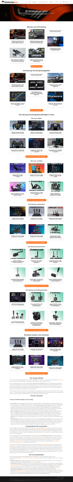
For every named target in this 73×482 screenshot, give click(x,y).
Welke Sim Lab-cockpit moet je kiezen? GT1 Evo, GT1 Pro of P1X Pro (55, 104)
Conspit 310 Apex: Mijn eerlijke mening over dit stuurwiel (55, 350)
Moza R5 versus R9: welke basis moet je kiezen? (55, 31)
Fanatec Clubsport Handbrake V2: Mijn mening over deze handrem (17, 261)
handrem (21, 465)
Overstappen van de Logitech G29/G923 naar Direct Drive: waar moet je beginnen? (36, 93)
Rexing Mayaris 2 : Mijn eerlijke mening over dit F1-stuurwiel (17, 367)
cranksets (19, 442)
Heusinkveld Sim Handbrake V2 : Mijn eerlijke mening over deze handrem (17, 280)
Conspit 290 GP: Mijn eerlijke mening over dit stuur (36, 350)
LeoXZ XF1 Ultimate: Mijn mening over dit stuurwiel (55, 133)
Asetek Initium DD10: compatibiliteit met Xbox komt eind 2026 (55, 49)
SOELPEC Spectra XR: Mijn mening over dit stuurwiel (17, 133)
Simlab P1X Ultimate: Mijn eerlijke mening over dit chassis (55, 175)
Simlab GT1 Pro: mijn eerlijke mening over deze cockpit (36, 175)
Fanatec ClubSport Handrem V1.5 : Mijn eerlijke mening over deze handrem (55, 280)
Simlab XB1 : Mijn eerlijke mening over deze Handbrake (36, 261)
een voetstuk (27, 457)
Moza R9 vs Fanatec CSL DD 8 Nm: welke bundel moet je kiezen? (18, 104)
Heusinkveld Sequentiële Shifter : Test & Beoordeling (17, 322)
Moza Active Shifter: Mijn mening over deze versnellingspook (36, 305)
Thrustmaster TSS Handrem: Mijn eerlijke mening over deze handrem (36, 280)
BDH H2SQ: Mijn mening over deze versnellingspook (17, 305)
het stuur (46, 422)
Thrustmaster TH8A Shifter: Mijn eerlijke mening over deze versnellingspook (55, 323)
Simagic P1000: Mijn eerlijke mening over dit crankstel (36, 236)
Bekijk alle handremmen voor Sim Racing (36, 285)
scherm (13, 392)
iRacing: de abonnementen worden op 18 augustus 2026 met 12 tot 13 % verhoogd (36, 42)
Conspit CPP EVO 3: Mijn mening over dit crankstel (18, 219)
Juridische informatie (19, 480)
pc (12, 381)
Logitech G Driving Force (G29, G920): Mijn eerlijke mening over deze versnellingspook (36, 324)
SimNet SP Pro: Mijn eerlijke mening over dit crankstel (17, 236)
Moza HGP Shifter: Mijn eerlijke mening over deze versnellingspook (55, 305)
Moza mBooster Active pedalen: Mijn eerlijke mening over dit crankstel (55, 236)
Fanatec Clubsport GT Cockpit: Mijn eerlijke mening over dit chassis (55, 194)
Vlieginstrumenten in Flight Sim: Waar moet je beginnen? (55, 85)
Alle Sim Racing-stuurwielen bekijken (36, 156)
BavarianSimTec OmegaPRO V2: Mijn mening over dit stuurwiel (55, 151)
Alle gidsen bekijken (36, 110)
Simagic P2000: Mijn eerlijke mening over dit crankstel (55, 219)
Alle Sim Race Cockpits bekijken (35, 200)
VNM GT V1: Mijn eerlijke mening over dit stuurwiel (36, 133)
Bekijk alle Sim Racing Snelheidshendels (35, 330)
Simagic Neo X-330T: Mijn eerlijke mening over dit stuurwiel (36, 151)
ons (27, 480)
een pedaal (33, 457)
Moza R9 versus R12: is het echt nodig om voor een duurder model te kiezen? (17, 42)
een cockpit (58, 469)
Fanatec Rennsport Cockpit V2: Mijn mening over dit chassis (36, 193)
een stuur (22, 457)
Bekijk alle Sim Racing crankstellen (36, 242)
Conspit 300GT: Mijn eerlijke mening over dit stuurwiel (36, 367)
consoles (61, 379)
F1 (13, 412)
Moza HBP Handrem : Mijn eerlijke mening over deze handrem (55, 261)
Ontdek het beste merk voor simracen (36, 373)
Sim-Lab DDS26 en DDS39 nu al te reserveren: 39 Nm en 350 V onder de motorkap (18, 60)
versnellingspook (13, 465)
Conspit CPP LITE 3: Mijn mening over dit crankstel (36, 219)
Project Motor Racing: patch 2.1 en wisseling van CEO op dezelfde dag (36, 60)
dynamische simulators (21, 470)
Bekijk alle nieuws (36, 66)
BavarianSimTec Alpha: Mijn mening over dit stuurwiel (17, 151)
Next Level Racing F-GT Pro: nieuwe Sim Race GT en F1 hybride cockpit (17, 194)
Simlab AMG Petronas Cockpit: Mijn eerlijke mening (18, 175)
